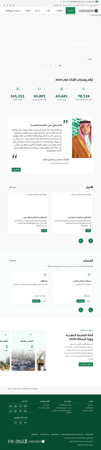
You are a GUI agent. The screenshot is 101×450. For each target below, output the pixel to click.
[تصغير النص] (15, 422)
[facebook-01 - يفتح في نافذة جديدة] (10, 411)
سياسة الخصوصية (45, 434)
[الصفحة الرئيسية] (37, 441)
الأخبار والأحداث (89, 408)
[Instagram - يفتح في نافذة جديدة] (25, 406)
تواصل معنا (46, 405)
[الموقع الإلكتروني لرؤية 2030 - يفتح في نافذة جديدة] (11, 441)
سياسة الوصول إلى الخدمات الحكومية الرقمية (72, 434)
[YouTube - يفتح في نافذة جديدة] (10, 406)
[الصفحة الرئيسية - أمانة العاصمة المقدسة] (88, 10)
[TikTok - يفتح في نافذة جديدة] (15, 411)
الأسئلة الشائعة (89, 434)
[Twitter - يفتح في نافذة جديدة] (20, 411)
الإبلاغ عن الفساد (45, 408)
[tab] (60, 65)
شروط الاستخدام (55, 434)
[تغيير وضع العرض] (25, 422)
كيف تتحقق (66, 2)
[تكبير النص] (20, 422)
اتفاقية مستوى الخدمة (87, 411)
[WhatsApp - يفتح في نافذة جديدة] (25, 411)
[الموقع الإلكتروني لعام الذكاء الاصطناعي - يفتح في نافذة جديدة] (21, 441)
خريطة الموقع (35, 434)
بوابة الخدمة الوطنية (66, 405)
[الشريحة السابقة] (81, 310)
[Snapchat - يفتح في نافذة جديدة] (20, 406)
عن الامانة (90, 405)
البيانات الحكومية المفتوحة (64, 408)
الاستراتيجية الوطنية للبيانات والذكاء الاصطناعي (62, 412)
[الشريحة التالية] (90, 310)
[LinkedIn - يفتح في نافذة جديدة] (15, 406)
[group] (72, 287)
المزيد (90, 59)
